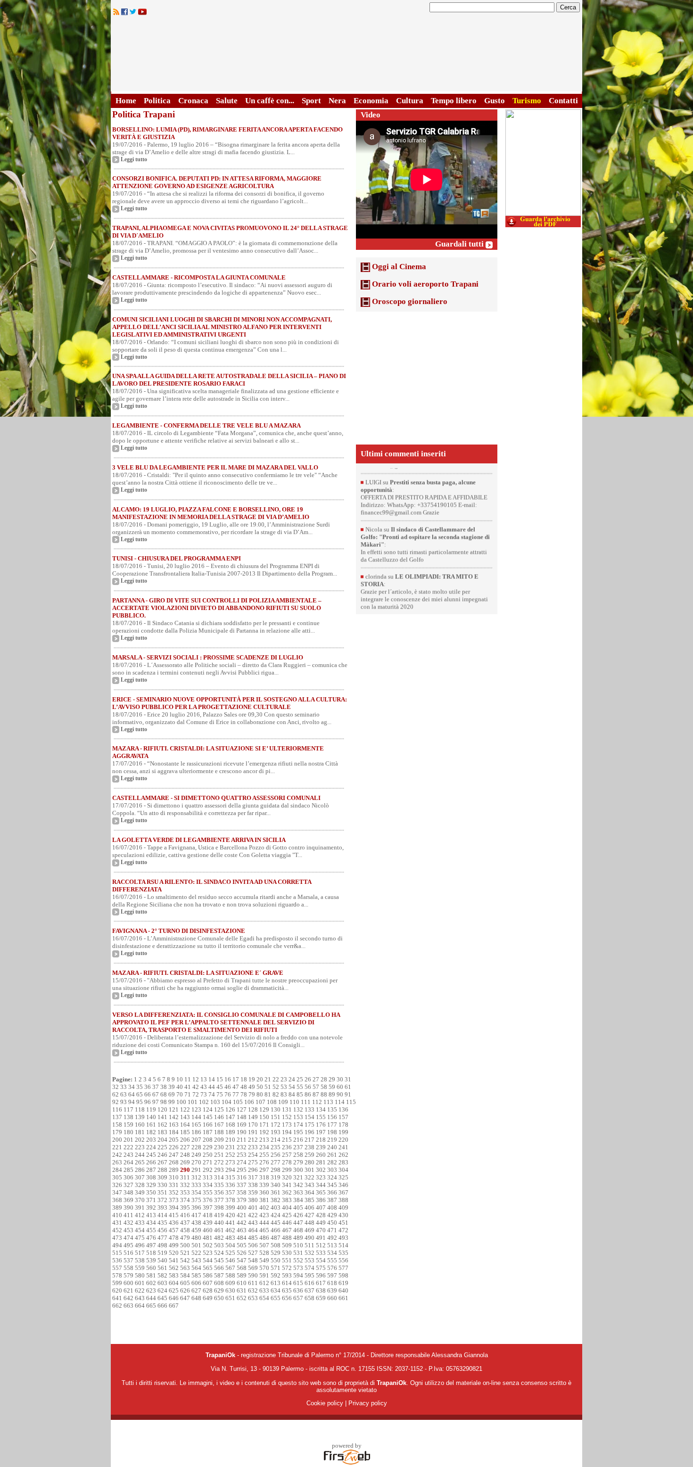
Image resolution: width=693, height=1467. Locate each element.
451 (343, 1222)
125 (219, 1109)
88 (324, 1094)
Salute (227, 100)
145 (208, 1117)
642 (128, 1298)
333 (196, 1184)
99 (171, 1101)
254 (253, 1154)
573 (298, 1267)
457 (174, 1230)
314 (219, 1177)
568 (242, 1267)
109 (283, 1101)
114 (340, 1101)
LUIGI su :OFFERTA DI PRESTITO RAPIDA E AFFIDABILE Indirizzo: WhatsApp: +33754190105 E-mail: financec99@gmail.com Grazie (424, 467)
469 (309, 1230)
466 (275, 1230)
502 (208, 1245)
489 (298, 1237)
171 (264, 1124)
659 (321, 1298)
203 (151, 1139)
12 (195, 1079)
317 (253, 1177)
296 (253, 1169)
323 (321, 1177)
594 (298, 1275)
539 (151, 1260)
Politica (157, 100)
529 (275, 1252)
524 (219, 1252)
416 (185, 1215)
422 (253, 1215)
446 (287, 1222)
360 (264, 1192)
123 (196, 1109)
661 (343, 1298)
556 (343, 1260)
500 (185, 1245)
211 (242, 1139)
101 (193, 1101)
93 (123, 1101)
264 (128, 1162)
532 (309, 1252)
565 (208, 1267)
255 (264, 1154)
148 (242, 1117)
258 (298, 1154)
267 (162, 1162)
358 (242, 1192)
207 (196, 1139)
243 (128, 1154)
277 (275, 1162)
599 (117, 1282)
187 (208, 1132)
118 (140, 1109)
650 (219, 1298)
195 (298, 1132)
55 (300, 1086)
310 (174, 1177)
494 (117, 1245)
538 (140, 1260)
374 (185, 1199)
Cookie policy (324, 1403)
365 (321, 1192)
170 (253, 1124)
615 (298, 1282)
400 (242, 1207)
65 (139, 1094)
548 (253, 1260)
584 (185, 1275)
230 (219, 1147)
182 (151, 1132)
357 (230, 1192)
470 (321, 1230)
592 (275, 1275)
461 (219, 1230)
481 (208, 1237)
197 (321, 1132)
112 (317, 1101)
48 (243, 1086)
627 (196, 1290)
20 (259, 1079)
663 (128, 1305)
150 (264, 1117)
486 (264, 1237)
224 (151, 1147)
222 (128, 1147)
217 (309, 1139)
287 (151, 1169)
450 (332, 1222)
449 (321, 1222)
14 (211, 1079)
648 (196, 1298)
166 (208, 1124)
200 (117, 1139)
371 (151, 1199)
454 (140, 1230)
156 (332, 1117)
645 (162, 1298)
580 (140, 1275)
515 (117, 1252)
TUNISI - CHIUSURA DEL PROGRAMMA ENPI (176, 558)
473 (117, 1237)
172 (275, 1124)
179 (117, 1132)
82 (275, 1094)
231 (230, 1147)
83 (283, 1094)
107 (260, 1101)
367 (343, 1192)
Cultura (409, 100)
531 (298, 1252)
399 (230, 1207)
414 (162, 1215)
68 (163, 1094)
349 (140, 1192)
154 (309, 1117)
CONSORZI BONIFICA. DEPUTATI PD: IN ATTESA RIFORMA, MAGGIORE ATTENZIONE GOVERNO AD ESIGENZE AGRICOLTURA (217, 182)
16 (227, 1079)
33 (123, 1086)
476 (151, 1237)
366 (332, 1192)
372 (162, 1199)
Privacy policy (367, 1403)
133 (309, 1109)
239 (321, 1147)
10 (179, 1079)
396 (196, 1207)
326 (117, 1184)
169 (242, 1124)
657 (298, 1298)
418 (208, 1215)
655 (275, 1298)
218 (321, 1139)
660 (332, 1298)
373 (174, 1199)
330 (162, 1184)
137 (117, 1117)
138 (128, 1117)
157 (343, 1117)
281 (321, 1162)
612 (264, 1282)
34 (131, 1086)
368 (117, 1199)
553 (309, 1260)
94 (131, 1101)
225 (162, 1147)
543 (196, 1260)
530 (287, 1252)
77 (235, 1094)
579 (128, 1275)
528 (264, 1252)
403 (275, 1207)
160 (140, 1124)
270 (196, 1162)
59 (332, 1086)
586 (208, 1275)
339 (264, 1184)
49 (251, 1086)
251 (219, 1154)
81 (267, 1094)
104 (226, 1101)
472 (343, 1230)
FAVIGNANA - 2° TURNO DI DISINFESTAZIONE (178, 930)
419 (219, 1215)
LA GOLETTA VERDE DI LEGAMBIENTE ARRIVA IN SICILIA (199, 839)
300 (298, 1169)
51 (267, 1086)
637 (309, 1290)
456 (162, 1230)
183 (162, 1132)
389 (117, 1207)
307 (140, 1177)
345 (332, 1184)
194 (287, 1132)
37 (155, 1086)
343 (309, 1184)
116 (117, 1109)
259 (309, 1154)
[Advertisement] (426, 378)
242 (117, 1154)
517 (140, 1252)
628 (208, 1290)
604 (174, 1282)
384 (298, 1199)
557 (117, 1267)
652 (242, 1298)
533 (321, 1252)
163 (174, 1124)
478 (174, 1237)
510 (298, 1245)
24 (292, 1079)
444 (264, 1222)
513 (332, 1245)
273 (230, 1162)
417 (196, 1215)
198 (332, 1132)
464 (253, 1230)
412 (140, 1215)
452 (117, 1230)
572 (287, 1267)
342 (298, 1184)
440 (219, 1222)
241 (343, 1147)
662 (117, 1305)
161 (151, 1124)
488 (287, 1237)
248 (185, 1154)
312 (196, 1177)
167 (219, 1124)
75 (219, 1094)
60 (340, 1086)
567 (230, 1267)
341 (287, 1184)
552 (298, 1260)
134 (321, 1109)
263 (117, 1162)
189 (230, 1132)
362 (287, 1192)
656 (287, 1298)
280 (309, 1162)
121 (174, 1109)
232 (242, 1147)
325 (343, 1177)
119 (151, 1109)
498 (162, 1245)
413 (151, 1215)
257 (287, 1154)
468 (298, 1230)
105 (238, 1101)
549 (264, 1260)
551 (287, 1260)
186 (196, 1132)
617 (321, 1282)
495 (128, 1245)
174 (298, 1124)
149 (253, 1117)
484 (242, 1237)
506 (253, 1245)
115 (351, 1101)
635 (287, 1290)
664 (140, 1305)
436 (174, 1222)
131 (287, 1109)
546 (230, 1260)
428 (321, 1215)
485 (253, 1237)
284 (117, 1169)
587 (219, 1275)
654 (264, 1298)
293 (219, 1169)
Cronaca (193, 100)
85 (300, 1094)
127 (242, 1109)
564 (196, 1267)
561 (162, 1267)
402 (264, 1207)
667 (174, 1305)
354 (196, 1192)
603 (162, 1282)
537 (128, 1260)
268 (174, 1162)
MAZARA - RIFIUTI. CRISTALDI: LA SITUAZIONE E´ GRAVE (197, 972)
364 (309, 1192)
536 (117, 1260)
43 (203, 1086)
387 (332, 1199)
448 (309, 1222)
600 (128, 1282)
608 (219, 1282)
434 (151, 1222)
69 (171, 1094)
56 (308, 1086)
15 (219, 1079)
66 (147, 1094)
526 (242, 1252)
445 (275, 1222)
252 (230, 1154)
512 (321, 1245)
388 (343, 1199)
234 (264, 1147)
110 (294, 1101)
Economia (371, 100)
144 (196, 1117)
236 (287, 1147)
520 (174, 1252)
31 (348, 1079)
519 (162, 1252)
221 (117, 1147)
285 (128, 1169)
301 (309, 1169)
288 (162, 1169)
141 (162, 1117)
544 (208, 1260)
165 (196, 1124)
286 (140, 1169)
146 (219, 1117)
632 (253, 1290)
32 (115, 1086)
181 (140, 1132)
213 (264, 1139)
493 (343, 1237)
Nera (337, 100)
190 (242, 1132)
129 (264, 1109)
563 (185, 1267)
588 (230, 1275)
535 (343, 1252)
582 (162, 1275)
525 (230, 1252)
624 (162, 1290)
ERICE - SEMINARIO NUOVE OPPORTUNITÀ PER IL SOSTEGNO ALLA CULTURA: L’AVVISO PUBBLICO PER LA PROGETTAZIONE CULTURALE (229, 703)
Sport (311, 100)
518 (151, 1252)
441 (230, 1222)
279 (298, 1162)
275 (253, 1162)
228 (196, 1147)
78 (243, 1094)
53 (283, 1086)
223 (140, 1147)
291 (196, 1169)
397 (208, 1207)
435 (162, 1222)
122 (185, 1109)
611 (253, 1282)
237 (298, 1147)
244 (140, 1154)
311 (185, 1177)
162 (162, 1124)
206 (185, 1139)
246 (162, 1154)
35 (139, 1086)
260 (321, 1154)
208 (208, 1139)
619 (343, 1282)
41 (187, 1086)
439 (208, 1222)
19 (251, 1079)
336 (230, 1184)
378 (230, 1199)
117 (128, 1109)
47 (235, 1086)
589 (242, 1275)
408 (332, 1207)
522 (196, 1252)
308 (151, 1177)
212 (253, 1139)
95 (139, 1101)
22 (275, 1079)
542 (185, 1260)
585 (196, 1275)
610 (242, 1282)
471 (332, 1230)
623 (151, 1290)
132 (298, 1109)
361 (275, 1192)
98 (163, 1101)
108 (272, 1101)
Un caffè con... (269, 100)
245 (151, 1154)
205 (174, 1139)
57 (316, 1086)
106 (249, 1101)
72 (195, 1094)
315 (230, 1177)
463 (242, 1230)
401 (253, 1207)
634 (275, 1290)
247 (174, 1154)
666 (162, 1305)
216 (298, 1139)
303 (332, 1169)
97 (155, 1101)
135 (332, 1109)
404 (287, 1207)
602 (151, 1282)
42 (195, 1086)
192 (264, 1132)
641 (117, 1298)
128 (253, 1109)
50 (259, 1086)
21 (267, 1079)
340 (275, 1184)
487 (275, 1237)
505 (242, 1245)
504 (230, 1245)
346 (343, 1184)
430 (343, 1215)
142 (174, 1117)
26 (308, 1079)
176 (321, 1124)
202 (140, 1139)
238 (309, 1147)
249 (196, 1154)
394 (174, 1207)
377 (219, 1199)
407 (321, 1207)
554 (321, 1260)
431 (117, 1222)
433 (140, 1222)
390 (128, 1207)
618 (332, 1282)
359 (253, 1192)
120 (162, 1109)
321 (298, 1177)
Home (126, 100)
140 (151, 1117)
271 (208, 1162)
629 (219, 1290)
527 (253, 1252)
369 (128, 1199)
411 (128, 1215)
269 (185, 1162)
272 (219, 1162)
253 (242, 1154)
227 (185, 1147)
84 (292, 1094)
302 (321, 1169)
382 (275, 1199)
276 (264, 1162)
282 (332, 1162)
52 (275, 1086)
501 (196, 1245)
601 (140, 1282)
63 (123, 1094)
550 (275, 1260)
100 (181, 1101)
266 (151, 1162)
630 (230, 1290)
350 (151, 1192)
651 (230, 1298)
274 (242, 1162)
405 (298, 1207)
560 (151, 1267)
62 (115, 1094)
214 (275, 1139)
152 (287, 1117)
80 (259, 1094)
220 (343, 1139)
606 (196, 1282)
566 (219, 1267)
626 (185, 1290)
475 (140, 1237)
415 (174, 1215)
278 (287, 1162)
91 (348, 1094)
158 (117, 1124)
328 (140, 1184)
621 (128, 1290)
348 (128, 1192)
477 (162, 1237)
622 (140, 1290)
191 (253, 1132)
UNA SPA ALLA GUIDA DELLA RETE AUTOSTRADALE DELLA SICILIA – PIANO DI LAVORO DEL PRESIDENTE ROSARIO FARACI (229, 379)
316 (242, 1177)
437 (185, 1222)
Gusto (494, 100)
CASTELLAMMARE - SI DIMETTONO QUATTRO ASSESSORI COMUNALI (216, 797)
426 (298, 1215)
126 (230, 1109)
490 (309, 1237)
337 (242, 1184)
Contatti (563, 100)
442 (242, 1222)
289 (174, 1169)
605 (185, 1282)
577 (343, 1267)
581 (151, 1275)
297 (264, 1169)
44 (211, 1086)
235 (275, 1147)
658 (309, 1298)
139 (140, 1117)
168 (230, 1124)
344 (321, 1184)
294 (230, 1169)
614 (287, 1282)
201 (128, 1139)
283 (343, 1162)
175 (309, 1124)
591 (264, 1275)
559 (140, 1267)
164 (185, 1124)
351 (162, 1192)
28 (324, 1079)
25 (300, 1079)
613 (275, 1282)
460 (208, 1230)
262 (343, 1154)
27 (316, 1079)
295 (242, 1169)
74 (211, 1094)
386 (321, 1199)
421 (242, 1215)
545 (219, 1260)
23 (283, 1079)
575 (321, 1267)
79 (251, 1094)
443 (253, 1222)
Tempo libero (454, 100)
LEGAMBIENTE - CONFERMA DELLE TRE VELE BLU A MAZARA (206, 425)
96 (147, 1101)
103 (215, 1101)
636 (298, 1290)
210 (230, 1139)
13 (203, 1079)
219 (332, 1139)
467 (287, 1230)
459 (196, 1230)
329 (151, 1184)
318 (264, 1177)
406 (309, 1207)
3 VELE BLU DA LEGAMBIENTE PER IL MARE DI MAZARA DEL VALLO (215, 467)
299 (287, 1169)
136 (343, 1109)
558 (128, 1267)
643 (140, 1298)
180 (128, 1132)
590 (253, 1275)
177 (332, 1124)
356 (219, 1192)
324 (332, 1177)
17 (235, 1079)
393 (162, 1207)
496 (140, 1245)
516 (128, 1252)
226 (174, 1147)
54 (292, 1086)
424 (275, 1215)
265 (140, 1162)
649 (208, 1298)
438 (196, 1222)
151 (275, 1117)
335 (219, 1184)
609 (230, 1282)
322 (309, 1177)
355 (208, 1192)
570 (264, 1267)
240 (332, 1147)
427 (309, 1215)
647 (185, 1298)
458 (185, 1230)
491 (321, 1237)
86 (308, 1094)
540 (162, 1260)
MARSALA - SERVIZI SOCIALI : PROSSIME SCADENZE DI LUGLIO (207, 657)
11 (187, 1079)
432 (128, 1222)
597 (332, 1275)
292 (208, 1169)
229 (208, 1147)
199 (343, 1132)
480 (196, 1237)
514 (343, 1245)
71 (187, 1094)
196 (309, 1132)
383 (287, 1199)
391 (140, 1207)
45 (219, 1086)
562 (174, 1267)
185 (185, 1132)
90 (340, 1094)
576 (332, 1267)
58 (324, 1086)
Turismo (526, 100)
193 (275, 1132)
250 (208, 1154)
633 (264, 1290)
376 (208, 1199)
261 (332, 1154)
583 (174, 1275)
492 (332, 1237)
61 (348, 1086)
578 (117, 1275)
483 (230, 1237)
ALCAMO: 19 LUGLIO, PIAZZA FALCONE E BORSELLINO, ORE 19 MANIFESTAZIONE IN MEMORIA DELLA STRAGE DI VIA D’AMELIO (210, 513)
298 (275, 1169)
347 (117, 1192)
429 (332, 1215)
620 (117, 1290)
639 (332, 1290)
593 (287, 1275)
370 (140, 1199)
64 (131, 1094)
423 (264, 1215)
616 (309, 1282)
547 (242, 1260)
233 (253, 1147)
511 (309, 1245)
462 (230, 1230)
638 (321, 1290)
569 (253, 1267)
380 (253, 1199)
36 (147, 1086)
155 (321, 1117)
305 (117, 1177)
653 (253, 1298)
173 (287, 1124)
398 (219, 1207)
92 (115, 1101)
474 (128, 1237)
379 (242, 1199)
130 (275, 1109)
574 (309, 1267)
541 (174, 1260)
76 (227, 1094)
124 (208, 1109)
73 (203, 1094)
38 (163, 1086)
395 (185, 1207)
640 (343, 1290)
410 (117, 1215)
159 (128, 1124)
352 (174, 1192)
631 (242, 1290)
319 (275, 1177)
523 (208, 1252)
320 (287, 1177)
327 (128, 1184)
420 (230, 1215)
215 (287, 1139)
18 (243, 1079)
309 (162, 1177)
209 (219, 1139)
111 (306, 1101)
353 (185, 1192)
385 (309, 1199)
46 (227, 1086)
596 (321, 1275)
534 (332, 1252)
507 (264, 1245)
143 (185, 1117)
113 (328, 1101)
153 (298, 1117)
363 (298, 1192)
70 (179, 1094)
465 (264, 1230)
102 (204, 1101)
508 (275, 1245)
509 (287, 1245)
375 (196, 1199)
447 (298, 1222)
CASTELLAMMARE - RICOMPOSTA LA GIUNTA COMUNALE (199, 277)
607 (208, 1282)
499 (174, 1245)
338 (253, 1184)
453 (128, 1230)
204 (162, 1139)
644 (151, 1298)
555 (332, 1260)
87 (316, 1094)
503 (219, 1245)
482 (219, 1237)
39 (171, 1086)
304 (343, 1169)
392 (151, 1207)
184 (174, 1132)
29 (332, 1079)
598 (343, 1275)
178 (343, 1124)
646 (174, 1298)
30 (340, 1079)
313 (208, 1177)
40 (179, 1086)
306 (128, 1177)
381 (264, 1199)
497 (151, 1245)
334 (208, 1184)
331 (174, 1184)
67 (155, 1094)
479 (185, 1237)
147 (230, 1117)
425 (287, 1215)
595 (309, 1275)
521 (185, 1252)
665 (151, 1305)
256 (275, 1154)
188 (219, 1132)
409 (343, 1207)
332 (185, 1184)
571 (275, 1267)
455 (151, 1230)
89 (332, 1094)
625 (174, 1290)
